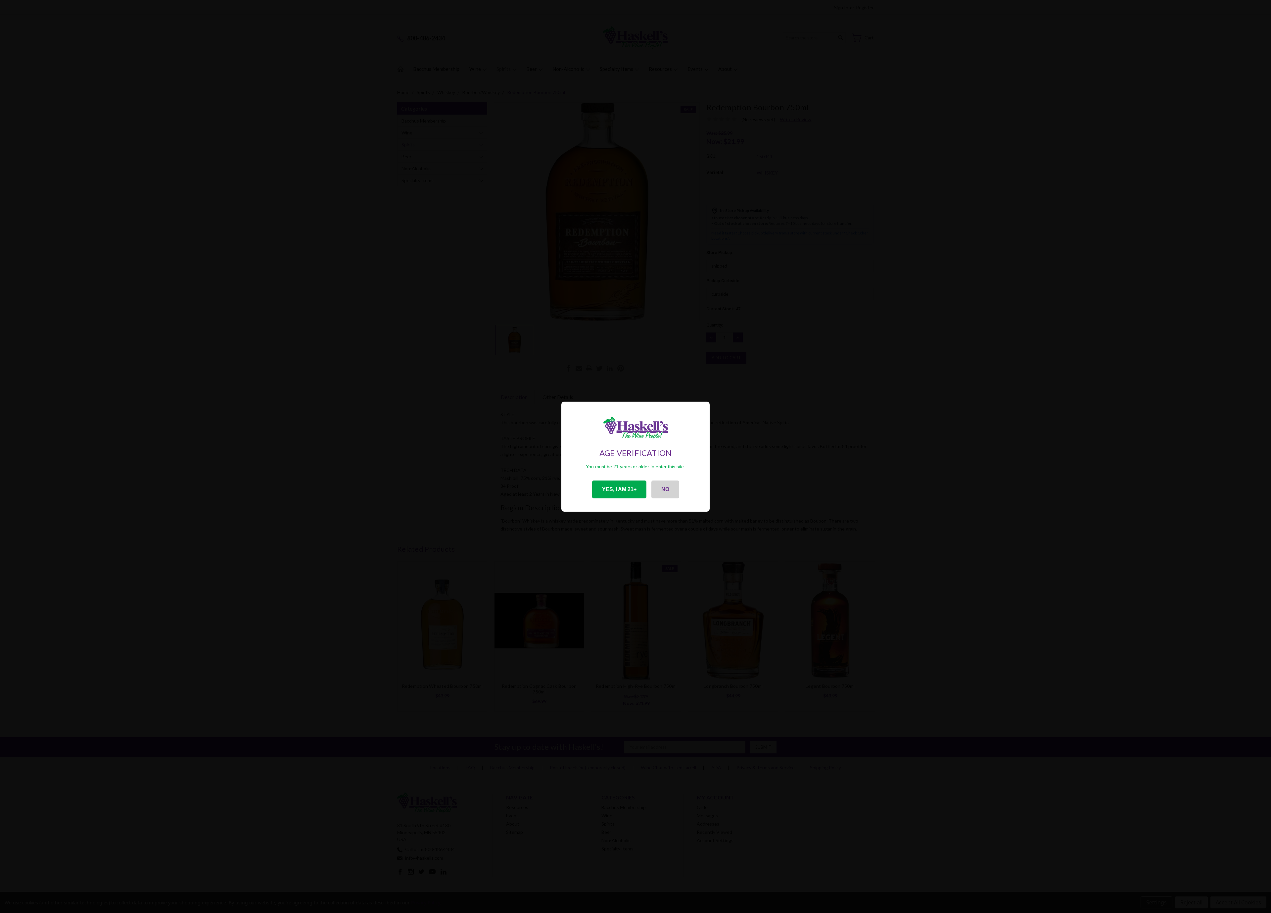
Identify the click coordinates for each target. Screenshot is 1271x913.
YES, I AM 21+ (619, 489)
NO (665, 489)
